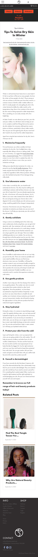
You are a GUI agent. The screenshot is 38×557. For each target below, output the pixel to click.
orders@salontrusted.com (10, 541)
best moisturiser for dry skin (10, 42)
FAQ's (4, 523)
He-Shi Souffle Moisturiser (20, 168)
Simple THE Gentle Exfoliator (24, 244)
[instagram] (10, 547)
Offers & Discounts (8, 508)
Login (21, 510)
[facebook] (4, 547)
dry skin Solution (13, 44)
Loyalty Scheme (7, 506)
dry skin (32, 42)
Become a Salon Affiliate (10, 504)
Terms (4, 519)
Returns (22, 506)
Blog (4, 515)
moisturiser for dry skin (23, 44)
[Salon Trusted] (19, 2)
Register (22, 513)
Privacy (5, 521)
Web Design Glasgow (23, 553)
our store (12, 246)
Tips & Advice (19, 28)
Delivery (22, 504)
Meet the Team (7, 513)
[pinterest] (7, 547)
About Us (5, 510)
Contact (22, 508)
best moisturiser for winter (23, 42)
